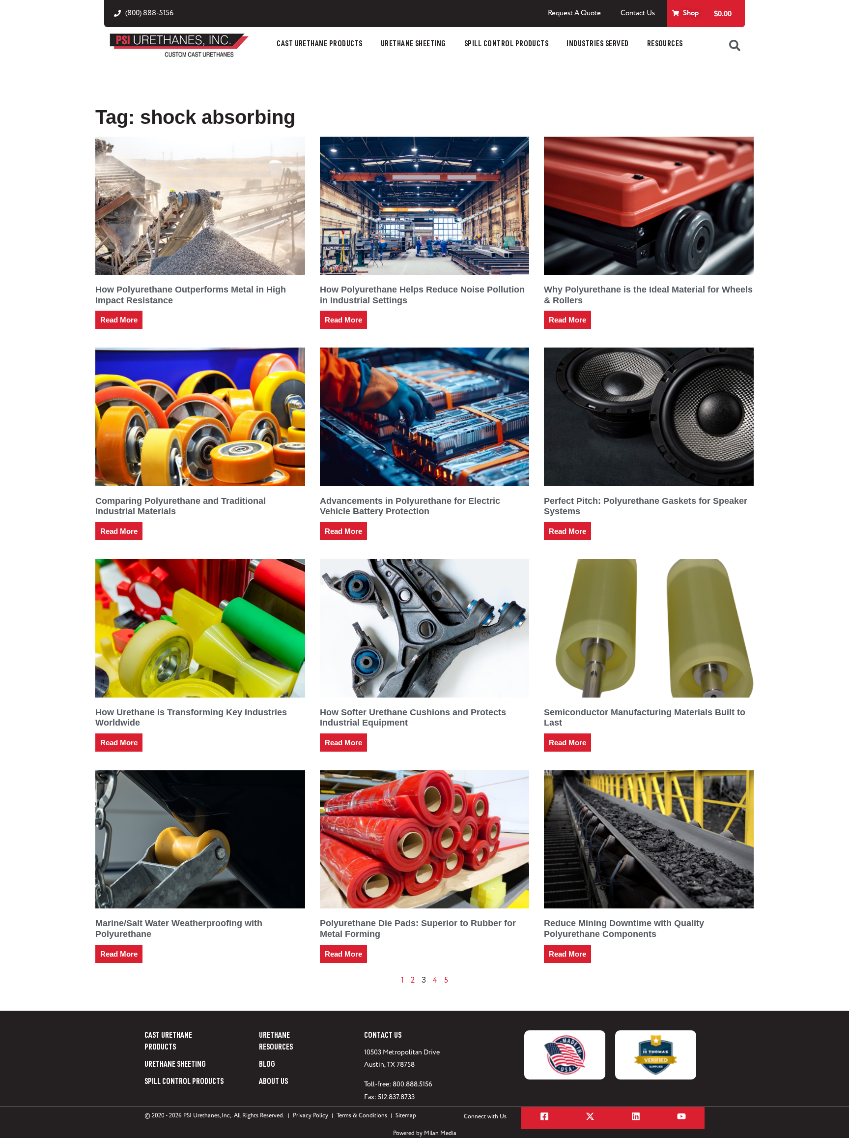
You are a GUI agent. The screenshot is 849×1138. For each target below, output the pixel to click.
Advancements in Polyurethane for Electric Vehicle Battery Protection (410, 506)
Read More (119, 320)
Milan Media (440, 1133)
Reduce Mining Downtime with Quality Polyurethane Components (624, 928)
